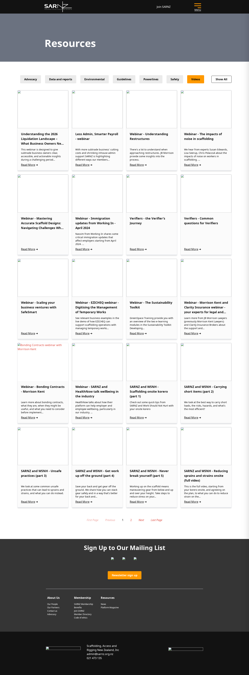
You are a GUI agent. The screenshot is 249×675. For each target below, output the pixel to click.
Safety (175, 79)
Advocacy (30, 79)
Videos (195, 79)
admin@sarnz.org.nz (100, 654)
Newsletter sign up (124, 575)
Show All (221, 79)
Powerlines (150, 79)
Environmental (94, 79)
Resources (108, 598)
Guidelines (124, 79)
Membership (82, 598)
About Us (53, 598)
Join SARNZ (164, 7)
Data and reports (60, 79)
